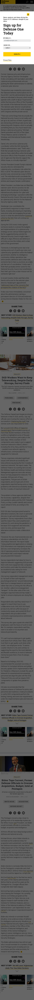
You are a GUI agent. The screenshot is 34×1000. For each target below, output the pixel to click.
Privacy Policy (7, 60)
